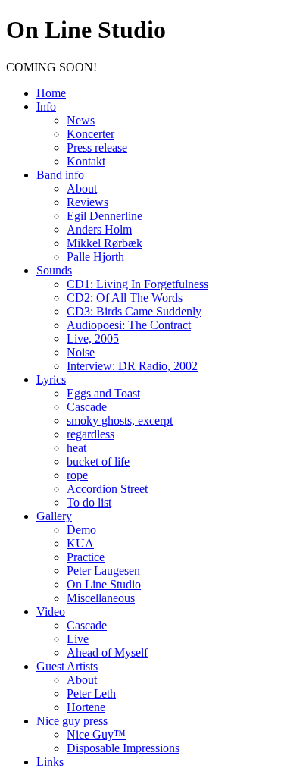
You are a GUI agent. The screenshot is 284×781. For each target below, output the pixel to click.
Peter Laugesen (103, 570)
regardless (90, 434)
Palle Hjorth (95, 256)
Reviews (87, 202)
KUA (80, 543)
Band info (60, 174)
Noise (81, 352)
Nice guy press (72, 720)
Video (50, 611)
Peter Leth (91, 693)
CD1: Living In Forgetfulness (137, 284)
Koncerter (90, 133)
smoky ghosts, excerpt (120, 420)
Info (46, 106)
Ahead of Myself (107, 652)
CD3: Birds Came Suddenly (134, 311)
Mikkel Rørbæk (104, 243)
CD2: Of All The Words (125, 297)
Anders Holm (99, 229)
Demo (81, 529)
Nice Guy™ (96, 734)
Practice (86, 556)
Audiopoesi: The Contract (129, 324)
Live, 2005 (93, 338)
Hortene (86, 707)
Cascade (87, 406)
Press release (97, 147)
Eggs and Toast (103, 393)
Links (50, 761)
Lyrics (51, 379)
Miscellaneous (101, 597)
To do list (89, 502)
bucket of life (98, 461)
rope (77, 475)
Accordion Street (107, 488)
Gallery (54, 516)
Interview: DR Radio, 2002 (132, 365)
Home (51, 92)
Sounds (54, 270)
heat (76, 447)
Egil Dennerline (104, 215)
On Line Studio (104, 584)
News (81, 120)
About (82, 188)
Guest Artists (67, 666)
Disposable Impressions (123, 748)
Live (78, 638)
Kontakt (86, 161)
